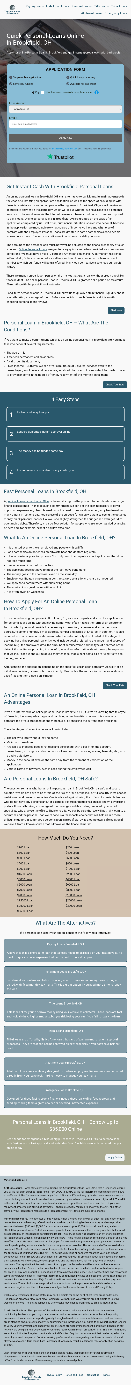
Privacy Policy (57, 149)
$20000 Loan (74, 900)
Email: (13, 117)
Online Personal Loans (33, 249)
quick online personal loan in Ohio (27, 501)
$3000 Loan (24, 879)
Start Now (116, 310)
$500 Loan (23, 858)
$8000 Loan (73, 890)
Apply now (65, 137)
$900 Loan (23, 868)
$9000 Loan (24, 895)
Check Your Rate (115, 384)
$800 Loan (72, 863)
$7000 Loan (24, 890)
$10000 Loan (74, 895)
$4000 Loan (73, 879)
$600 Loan (72, 858)
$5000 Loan (24, 884)
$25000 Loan (25, 905)
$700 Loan (23, 863)
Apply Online (115, 1157)
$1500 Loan (24, 874)
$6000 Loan (73, 884)
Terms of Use (71, 149)
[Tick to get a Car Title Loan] (96, 92)
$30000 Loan (74, 905)
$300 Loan (23, 852)
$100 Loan (23, 847)
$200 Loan (72, 847)
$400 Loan (72, 852)
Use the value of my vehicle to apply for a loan (69, 92)
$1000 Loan (73, 868)
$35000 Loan (25, 911)
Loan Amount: (18, 103)
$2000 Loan (73, 874)
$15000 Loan (25, 900)
